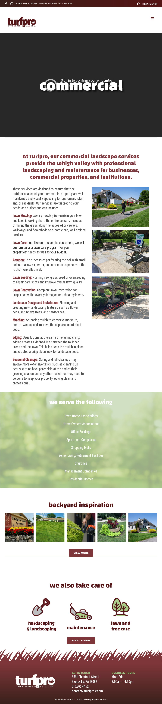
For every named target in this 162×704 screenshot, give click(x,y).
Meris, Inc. (103, 700)
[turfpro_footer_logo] (35, 673)
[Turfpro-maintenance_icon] (81, 601)
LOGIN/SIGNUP (149, 4)
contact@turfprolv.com (87, 691)
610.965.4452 (65, 3)
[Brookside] (19, 515)
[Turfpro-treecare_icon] (121, 597)
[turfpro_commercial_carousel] (111, 515)
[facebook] (6, 3)
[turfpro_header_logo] (22, 17)
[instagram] (11, 3)
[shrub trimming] (50, 515)
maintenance (81, 627)
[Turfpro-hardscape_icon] (41, 597)
